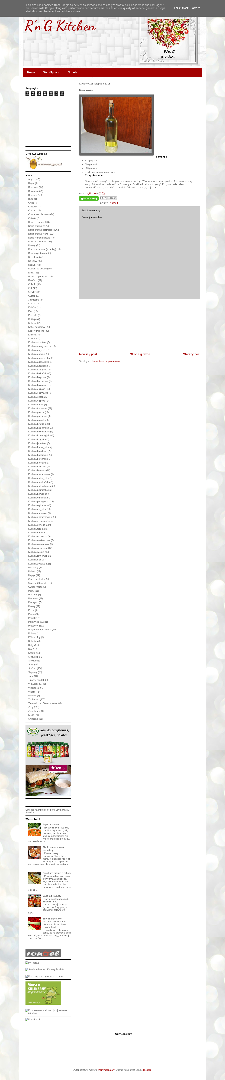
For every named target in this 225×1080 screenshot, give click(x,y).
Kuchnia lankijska (37, 466)
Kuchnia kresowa (37, 462)
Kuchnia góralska (37, 420)
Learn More (181, 8)
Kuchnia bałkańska (38, 373)
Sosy (31, 664)
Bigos (31, 183)
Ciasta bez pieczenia (39, 214)
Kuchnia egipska (36, 400)
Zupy (30, 707)
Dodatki (32, 264)
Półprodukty (34, 637)
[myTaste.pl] (32, 962)
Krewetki (32, 334)
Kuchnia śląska (36, 559)
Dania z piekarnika (37, 241)
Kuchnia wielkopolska (39, 540)
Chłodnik (32, 206)
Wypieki (32, 695)
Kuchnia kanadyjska (38, 447)
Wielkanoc (33, 688)
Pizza (31, 610)
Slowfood (33, 660)
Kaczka (32, 303)
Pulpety (32, 633)
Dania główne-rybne (38, 234)
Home (31, 72)
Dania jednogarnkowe (39, 237)
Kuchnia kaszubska (38, 455)
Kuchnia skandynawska (40, 517)
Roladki (32, 641)
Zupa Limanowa (51, 824)
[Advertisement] (139, 326)
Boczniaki (33, 187)
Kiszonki (32, 315)
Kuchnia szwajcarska (39, 521)
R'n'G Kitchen (60, 25)
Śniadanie (33, 718)
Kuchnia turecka (36, 532)
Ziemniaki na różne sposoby (42, 703)
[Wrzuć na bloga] (105, 198)
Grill (30, 288)
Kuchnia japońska (37, 443)
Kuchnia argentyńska (39, 358)
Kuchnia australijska (38, 362)
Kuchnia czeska (36, 397)
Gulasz (32, 296)
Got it (196, 8)
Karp (30, 311)
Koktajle (32, 319)
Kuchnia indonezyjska (39, 435)
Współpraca (51, 72)
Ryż (30, 649)
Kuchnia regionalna (38, 505)
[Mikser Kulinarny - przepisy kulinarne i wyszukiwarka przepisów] (43, 1004)
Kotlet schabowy (36, 327)
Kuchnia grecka (36, 412)
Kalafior (32, 307)
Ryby (31, 645)
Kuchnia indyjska (37, 439)
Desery (32, 245)
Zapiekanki (33, 699)
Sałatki (31, 653)
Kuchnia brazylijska (38, 381)
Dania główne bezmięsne (41, 230)
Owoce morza (35, 587)
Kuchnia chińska (36, 389)
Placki (31, 614)
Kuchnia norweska (37, 493)
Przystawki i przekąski (39, 629)
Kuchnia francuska (37, 408)
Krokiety (32, 338)
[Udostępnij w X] (108, 198)
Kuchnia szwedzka (37, 525)
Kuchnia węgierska (37, 548)
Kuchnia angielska (37, 350)
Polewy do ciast (36, 622)
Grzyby (32, 292)
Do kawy (32, 261)
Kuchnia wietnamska (38, 544)
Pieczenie (33, 598)
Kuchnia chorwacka (38, 392)
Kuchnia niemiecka (38, 490)
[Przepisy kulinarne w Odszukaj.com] (44, 976)
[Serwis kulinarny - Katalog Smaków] (44, 969)
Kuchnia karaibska (37, 451)
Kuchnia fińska (35, 404)
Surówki (32, 668)
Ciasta (31, 210)
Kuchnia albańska (37, 342)
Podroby (32, 618)
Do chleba (33, 257)
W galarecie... (35, 684)
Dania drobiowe (36, 222)
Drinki (31, 272)
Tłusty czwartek (36, 680)
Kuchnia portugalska (38, 501)
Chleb (31, 202)
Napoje (31, 575)
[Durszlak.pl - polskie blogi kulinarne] (32, 1019)
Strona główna (140, 354)
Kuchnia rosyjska (37, 509)
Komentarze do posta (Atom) (106, 361)
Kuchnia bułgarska (37, 385)
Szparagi (32, 672)
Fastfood (32, 280)
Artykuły (32, 179)
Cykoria (32, 218)
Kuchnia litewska (37, 470)
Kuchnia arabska (36, 354)
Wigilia (31, 691)
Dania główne (35, 226)
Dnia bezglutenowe (37, 253)
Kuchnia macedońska (39, 474)
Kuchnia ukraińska (37, 536)
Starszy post (191, 354)
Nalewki (114, 202)
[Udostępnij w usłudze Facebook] (111, 198)
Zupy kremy (34, 711)
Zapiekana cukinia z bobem (57, 873)
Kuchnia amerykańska (39, 346)
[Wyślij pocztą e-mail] (101, 198)
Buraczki (32, 195)
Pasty (31, 590)
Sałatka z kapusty (52, 896)
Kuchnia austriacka (38, 365)
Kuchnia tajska (35, 528)
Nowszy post (88, 354)
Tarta (30, 676)
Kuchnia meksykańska (40, 486)
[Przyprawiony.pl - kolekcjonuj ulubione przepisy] (48, 1013)
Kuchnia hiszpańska (38, 427)
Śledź (31, 715)
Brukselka (33, 191)
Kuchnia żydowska (37, 563)
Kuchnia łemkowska (38, 555)
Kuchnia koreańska (38, 459)
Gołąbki (32, 284)
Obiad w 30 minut (37, 583)
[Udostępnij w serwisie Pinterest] (115, 198)
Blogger (147, 1070)
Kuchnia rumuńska (37, 513)
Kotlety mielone (36, 330)
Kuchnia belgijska (37, 377)
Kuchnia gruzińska (37, 416)
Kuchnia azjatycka (37, 369)
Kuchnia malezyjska (38, 478)
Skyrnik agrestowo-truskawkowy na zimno (54, 920)
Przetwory (33, 625)
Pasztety (32, 594)
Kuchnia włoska (36, 552)
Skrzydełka (34, 656)
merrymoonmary (106, 1070)
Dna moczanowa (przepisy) (42, 249)
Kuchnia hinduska (37, 424)
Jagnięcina (33, 299)
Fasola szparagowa (38, 276)
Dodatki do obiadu (37, 268)
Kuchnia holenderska (39, 431)
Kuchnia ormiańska (38, 497)
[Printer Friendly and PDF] (89, 199)
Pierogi (31, 606)
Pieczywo (33, 602)
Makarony (33, 567)
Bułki (30, 199)
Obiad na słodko (36, 579)
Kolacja (32, 323)
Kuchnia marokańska (39, 482)
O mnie (72, 72)
